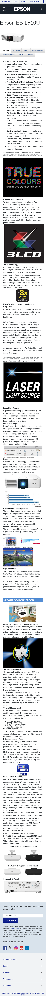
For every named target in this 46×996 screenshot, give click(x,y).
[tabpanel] (23, 476)
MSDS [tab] (21, 55)
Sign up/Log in (34, 1)
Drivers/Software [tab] (8, 55)
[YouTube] (21, 948)
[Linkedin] (27, 948)
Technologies (8, 979)
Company (7, 986)
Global (23, 1)
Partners (6, 973)
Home (16, 1)
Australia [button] (5, 1)
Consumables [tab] (38, 50)
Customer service (9, 959)
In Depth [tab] (16, 50)
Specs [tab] (26, 50)
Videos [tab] (30, 55)
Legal (5, 966)
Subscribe (10, 920)
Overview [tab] (5, 50)
